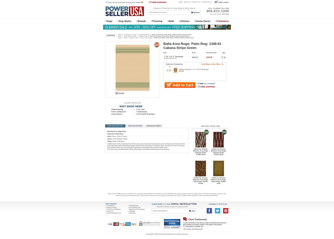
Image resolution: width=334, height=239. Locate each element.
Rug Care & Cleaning (137, 209)
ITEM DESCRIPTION (115, 126)
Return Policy (207, 2)
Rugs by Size (134, 38)
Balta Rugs (122, 131)
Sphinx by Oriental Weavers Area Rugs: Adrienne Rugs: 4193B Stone (218, 151)
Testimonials (133, 206)
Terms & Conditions (114, 209)
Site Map (132, 213)
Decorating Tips (135, 207)
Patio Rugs (119, 134)
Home (181, 2)
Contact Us (196, 2)
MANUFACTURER (154, 126)
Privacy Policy (112, 207)
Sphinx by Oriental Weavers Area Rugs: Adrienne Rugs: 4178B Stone (200, 151)
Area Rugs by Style (130, 34)
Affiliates (132, 211)
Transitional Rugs (144, 34)
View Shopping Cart (114, 213)
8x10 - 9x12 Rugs (146, 38)
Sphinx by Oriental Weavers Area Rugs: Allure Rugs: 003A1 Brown (200, 180)
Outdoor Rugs (143, 36)
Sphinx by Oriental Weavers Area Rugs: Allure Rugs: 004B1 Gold (218, 180)
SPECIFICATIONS (135, 126)
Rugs (125, 38)
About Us (187, 2)
